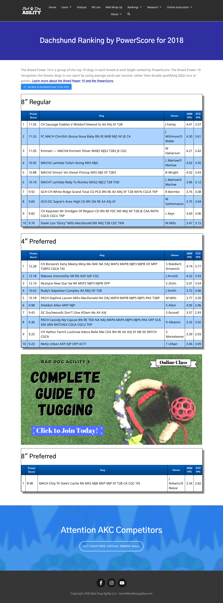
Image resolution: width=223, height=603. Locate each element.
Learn (64, 7)
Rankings (133, 7)
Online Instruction (178, 7)
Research (152, 7)
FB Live (96, 7)
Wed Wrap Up (114, 7)
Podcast (81, 7)
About (114, 14)
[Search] (128, 14)
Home (52, 7)
